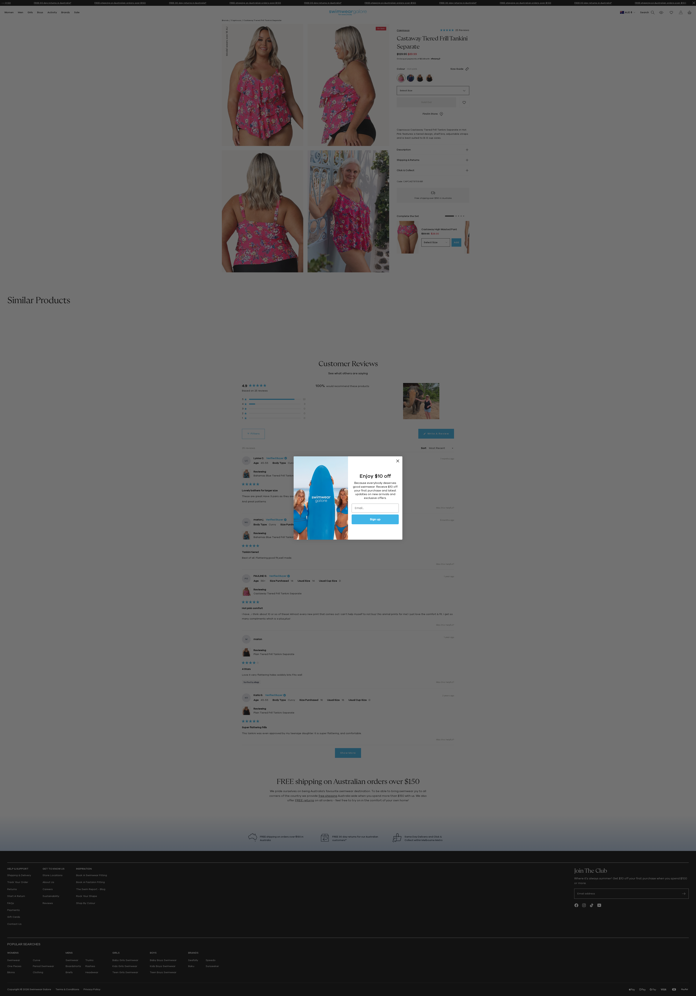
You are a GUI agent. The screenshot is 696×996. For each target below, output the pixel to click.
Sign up (375, 519)
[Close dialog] (398, 461)
